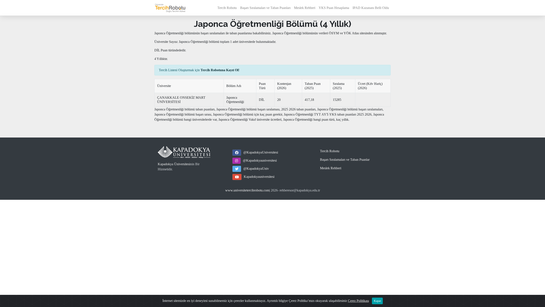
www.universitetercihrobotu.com (247, 190)
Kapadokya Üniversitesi (174, 164)
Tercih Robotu (227, 8)
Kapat (377, 301)
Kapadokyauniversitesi (259, 176)
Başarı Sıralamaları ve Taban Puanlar (345, 159)
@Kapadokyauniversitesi (260, 160)
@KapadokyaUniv (256, 168)
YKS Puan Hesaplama (334, 8)
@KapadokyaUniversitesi (260, 152)
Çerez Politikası (358, 301)
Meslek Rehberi (304, 8)
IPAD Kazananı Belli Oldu (371, 8)
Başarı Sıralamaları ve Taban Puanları (265, 8)
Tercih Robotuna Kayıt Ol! (220, 70)
